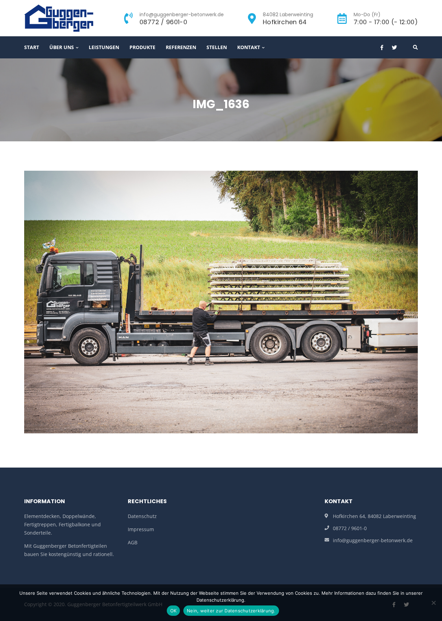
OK (173, 610)
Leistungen (104, 47)
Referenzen (181, 47)
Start (31, 47)
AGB (132, 542)
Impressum (141, 529)
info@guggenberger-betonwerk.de (373, 540)
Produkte (142, 47)
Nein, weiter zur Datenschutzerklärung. (231, 610)
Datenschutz (142, 516)
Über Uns (61, 47)
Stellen (216, 47)
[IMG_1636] (221, 301)
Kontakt (248, 47)
